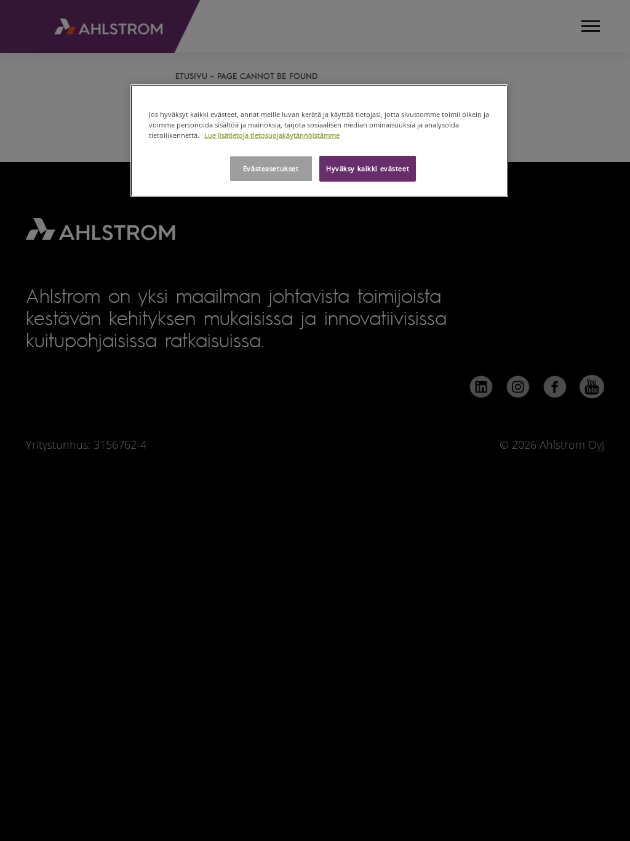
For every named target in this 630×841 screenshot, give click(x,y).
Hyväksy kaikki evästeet (367, 168)
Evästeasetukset (271, 168)
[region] (319, 140)
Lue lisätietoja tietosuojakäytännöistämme (272, 135)
